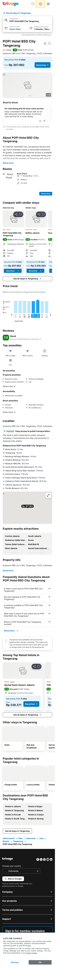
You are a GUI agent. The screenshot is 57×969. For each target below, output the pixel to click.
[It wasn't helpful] (44, 121)
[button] (27, 20)
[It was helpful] (40, 121)
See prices (41, 65)
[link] (33, 4)
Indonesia (30, 838)
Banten (6, 841)
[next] (50, 315)
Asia (20, 838)
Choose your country (11, 866)
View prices (45, 194)
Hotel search (9, 838)
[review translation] (40, 339)
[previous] (11, 315)
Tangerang (18, 841)
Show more (8, 163)
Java (41, 838)
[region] (27, 85)
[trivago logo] (11, 4)
